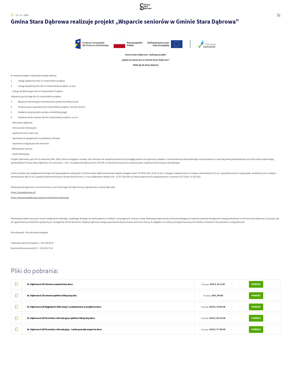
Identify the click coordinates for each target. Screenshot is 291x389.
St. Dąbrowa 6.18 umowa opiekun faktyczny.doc (52, 295)
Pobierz (256, 284)
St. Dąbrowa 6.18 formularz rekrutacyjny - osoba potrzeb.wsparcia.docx (64, 329)
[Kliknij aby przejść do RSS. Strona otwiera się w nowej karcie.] (278, 15)
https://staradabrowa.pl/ (23, 192)
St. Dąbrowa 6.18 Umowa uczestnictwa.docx (50, 284)
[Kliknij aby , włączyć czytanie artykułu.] (13, 31)
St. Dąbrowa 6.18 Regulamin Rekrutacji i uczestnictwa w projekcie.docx (64, 306)
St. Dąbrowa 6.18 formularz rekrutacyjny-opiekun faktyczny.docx (61, 318)
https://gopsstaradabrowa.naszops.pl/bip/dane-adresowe (40, 197)
